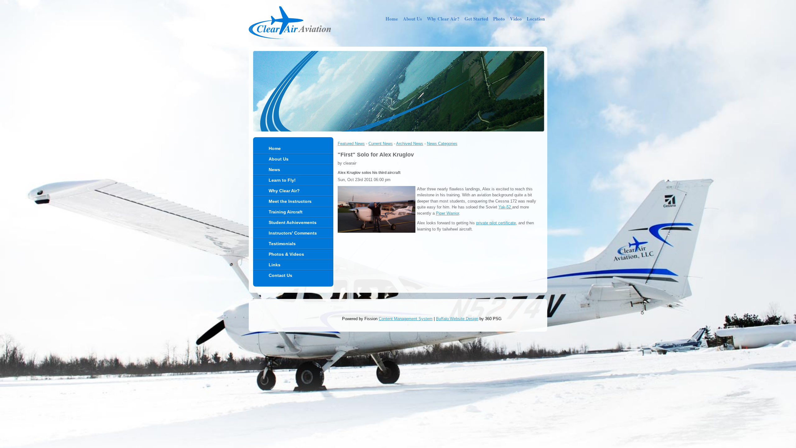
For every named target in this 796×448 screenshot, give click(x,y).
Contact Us (280, 275)
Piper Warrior (447, 213)
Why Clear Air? (443, 18)
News (274, 169)
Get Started (476, 18)
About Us (412, 18)
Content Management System (406, 318)
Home (392, 18)
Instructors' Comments (293, 233)
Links (274, 264)
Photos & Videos (286, 254)
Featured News (351, 143)
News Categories (442, 143)
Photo (499, 18)
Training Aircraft (286, 211)
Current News (380, 143)
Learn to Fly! (282, 180)
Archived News (409, 143)
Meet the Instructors (290, 201)
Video (516, 18)
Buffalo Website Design (457, 318)
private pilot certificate (496, 223)
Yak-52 (505, 207)
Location (536, 18)
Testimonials (282, 243)
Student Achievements (293, 222)
